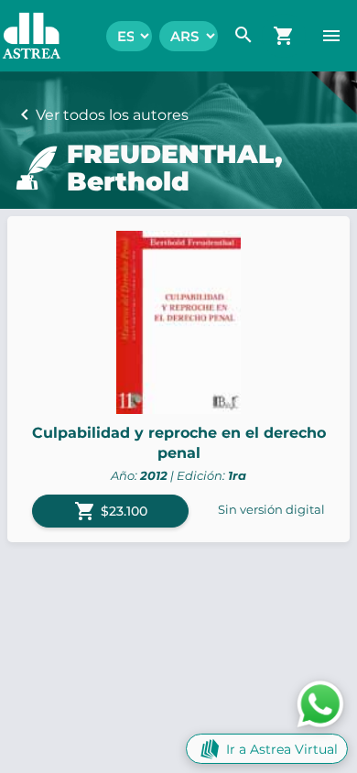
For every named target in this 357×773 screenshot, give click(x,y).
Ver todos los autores (112, 115)
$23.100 (110, 511)
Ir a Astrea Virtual (282, 749)
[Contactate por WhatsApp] (320, 703)
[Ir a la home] (22, 36)
